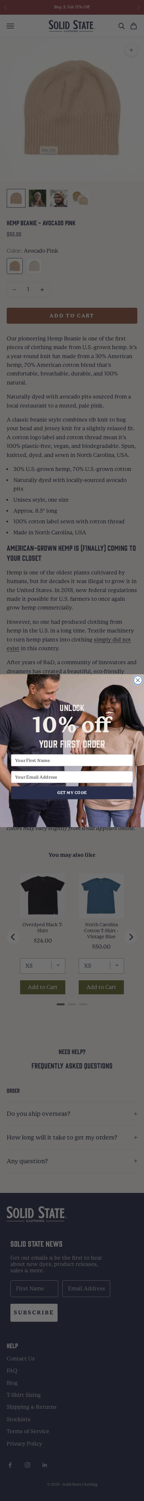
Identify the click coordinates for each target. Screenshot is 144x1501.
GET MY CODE (72, 792)
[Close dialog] (138, 680)
